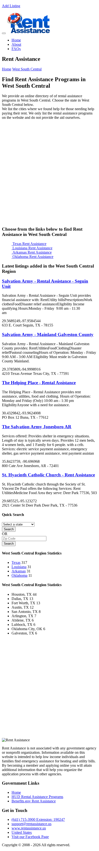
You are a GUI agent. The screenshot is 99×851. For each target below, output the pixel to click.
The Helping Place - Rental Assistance (39, 382)
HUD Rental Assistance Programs (37, 797)
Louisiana (19, 567)
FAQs (16, 49)
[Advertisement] (49, 173)
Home (16, 40)
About (16, 44)
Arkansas (19, 571)
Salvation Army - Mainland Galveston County (47, 334)
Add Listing (11, 6)
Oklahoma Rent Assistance (32, 257)
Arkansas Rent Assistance (32, 252)
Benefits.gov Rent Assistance (34, 801)
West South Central (27, 69)
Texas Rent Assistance (29, 244)
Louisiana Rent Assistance (32, 248)
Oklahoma (19, 575)
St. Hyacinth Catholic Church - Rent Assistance (48, 474)
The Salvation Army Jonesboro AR (36, 426)
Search (9, 529)
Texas (16, 562)
